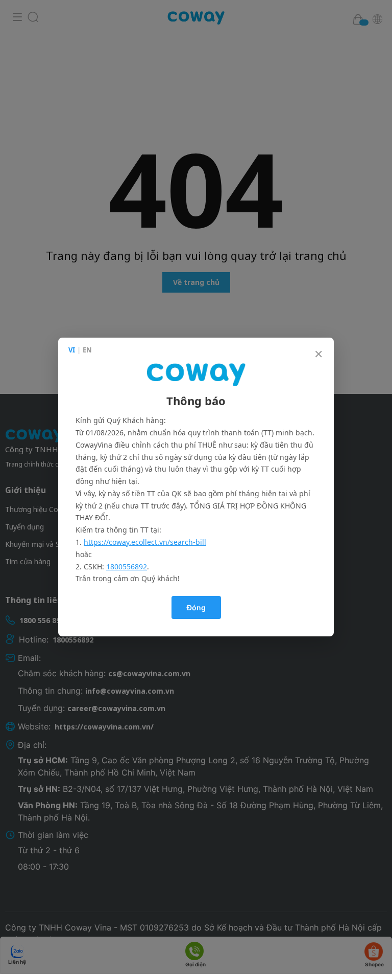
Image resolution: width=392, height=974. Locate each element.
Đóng (196, 607)
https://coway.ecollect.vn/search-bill (145, 542)
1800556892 (126, 566)
